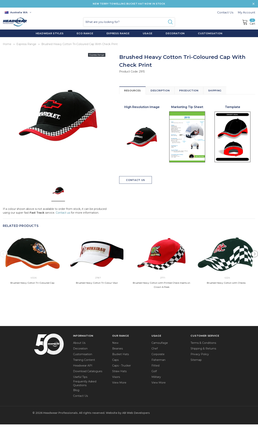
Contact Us (225, 12)
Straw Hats (119, 371)
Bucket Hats (120, 354)
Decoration (80, 348)
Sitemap (196, 360)
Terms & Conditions (203, 343)
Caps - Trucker (121, 365)
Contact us (63, 212)
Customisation (82, 354)
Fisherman (158, 360)
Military (156, 377)
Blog (76, 390)
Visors (116, 377)
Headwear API (82, 365)
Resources (132, 90)
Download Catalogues (87, 371)
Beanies (117, 348)
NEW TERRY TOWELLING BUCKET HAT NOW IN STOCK (129, 3)
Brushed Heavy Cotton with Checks (226, 282)
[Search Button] (170, 22)
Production (189, 90)
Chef (154, 348)
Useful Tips (80, 377)
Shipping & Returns (203, 348)
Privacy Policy (200, 354)
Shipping (215, 90)
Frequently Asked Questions (84, 383)
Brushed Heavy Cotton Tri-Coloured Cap (32, 282)
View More (119, 382)
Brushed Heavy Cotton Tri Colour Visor (97, 282)
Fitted (155, 365)
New (115, 343)
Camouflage (159, 343)
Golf (154, 371)
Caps (115, 360)
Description (160, 90)
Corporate (158, 354)
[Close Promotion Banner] (253, 3)
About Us (79, 343)
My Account (246, 12)
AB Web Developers (136, 413)
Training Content (84, 360)
